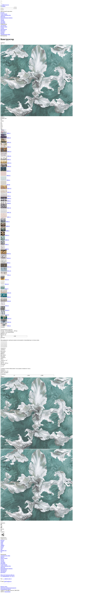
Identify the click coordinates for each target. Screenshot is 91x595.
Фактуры (3, 16)
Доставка (3, 21)
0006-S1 (9, 198)
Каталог (2, 12)
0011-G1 (9, 266)
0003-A (9, 159)
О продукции (4, 14)
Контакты (3, 30)
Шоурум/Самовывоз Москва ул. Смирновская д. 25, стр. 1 (8, 575)
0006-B (9, 203)
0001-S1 (9, 137)
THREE (2, 545)
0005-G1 (9, 188)
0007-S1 (9, 207)
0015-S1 (9, 322)
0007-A (9, 217)
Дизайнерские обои (5, 555)
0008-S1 (8, 221)
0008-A (7, 230)
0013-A (9, 297)
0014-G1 (7, 310)
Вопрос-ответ (4, 26)
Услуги (2, 19)
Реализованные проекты (6, 17)
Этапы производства (6, 15)
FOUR (2, 546)
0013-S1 (9, 292)
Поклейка (3, 23)
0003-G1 (9, 163)
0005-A (9, 196)
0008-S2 (8, 226)
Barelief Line (3, 550)
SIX (1, 549)
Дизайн (2, 20)
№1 (1, 551)
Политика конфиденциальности (8, 587)
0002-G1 (9, 151)
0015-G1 (9, 318)
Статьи (2, 28)
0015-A (9, 325)
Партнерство (4, 29)
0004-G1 (9, 171)
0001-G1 (9, 142)
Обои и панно (4, 558)
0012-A (6, 288)
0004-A (8, 180)
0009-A (7, 244)
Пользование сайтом (6, 589)
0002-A (9, 147)
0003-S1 (9, 166)
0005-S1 (9, 192)
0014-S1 (7, 314)
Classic (2, 541)
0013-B (9, 301)
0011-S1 (9, 270)
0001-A (8, 133)
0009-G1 (7, 235)
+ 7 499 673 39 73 (5, 5)
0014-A (7, 305)
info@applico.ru (7, 581)
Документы (3, 25)
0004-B (8, 184)
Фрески (2, 557)
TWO (2, 544)
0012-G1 (7, 279)
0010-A (8, 262)
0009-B (7, 249)
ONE (2, 542)
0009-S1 (7, 239)
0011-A (9, 275)
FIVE (2, 548)
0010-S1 (9, 258)
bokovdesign (7, 591)
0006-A (9, 200)
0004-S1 (8, 175)
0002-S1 (9, 156)
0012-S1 (7, 284)
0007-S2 (9, 212)
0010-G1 (9, 253)
